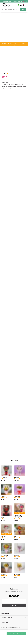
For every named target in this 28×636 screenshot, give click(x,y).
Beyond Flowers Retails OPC (13, 627)
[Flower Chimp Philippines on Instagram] (15, 596)
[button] (9, 73)
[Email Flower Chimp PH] (18, 596)
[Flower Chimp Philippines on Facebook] (10, 596)
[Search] (3, 9)
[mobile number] (18, 5)
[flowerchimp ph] (6, 5)
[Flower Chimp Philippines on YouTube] (12, 596)
